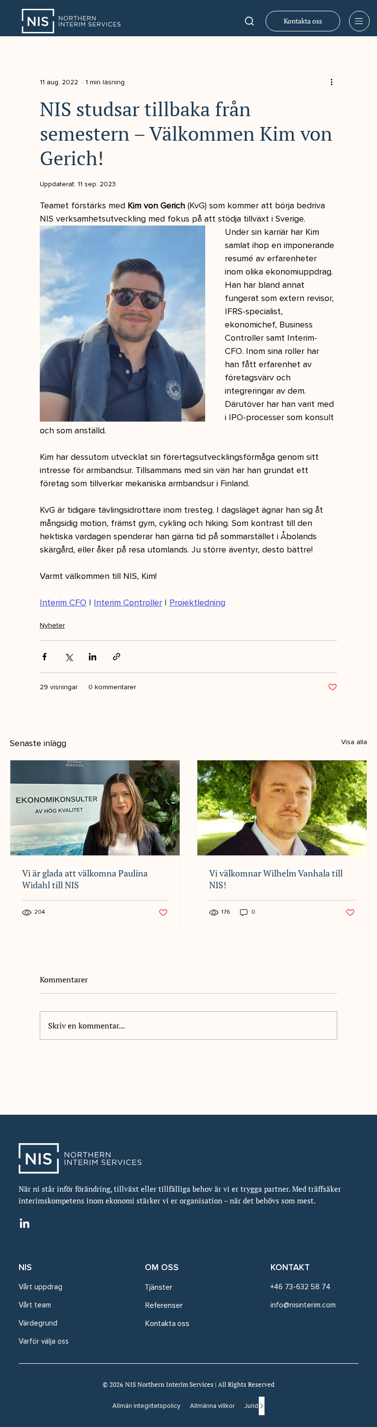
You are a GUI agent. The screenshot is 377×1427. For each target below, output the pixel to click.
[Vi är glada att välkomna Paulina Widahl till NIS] (95, 807)
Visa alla (354, 742)
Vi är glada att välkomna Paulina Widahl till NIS (85, 879)
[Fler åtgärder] (331, 82)
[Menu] (359, 21)
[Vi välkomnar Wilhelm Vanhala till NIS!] (282, 807)
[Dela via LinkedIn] (92, 656)
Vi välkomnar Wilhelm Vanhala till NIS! (276, 879)
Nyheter (52, 625)
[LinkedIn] (24, 1224)
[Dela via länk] (116, 656)
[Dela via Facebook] (44, 656)
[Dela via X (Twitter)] (68, 656)
